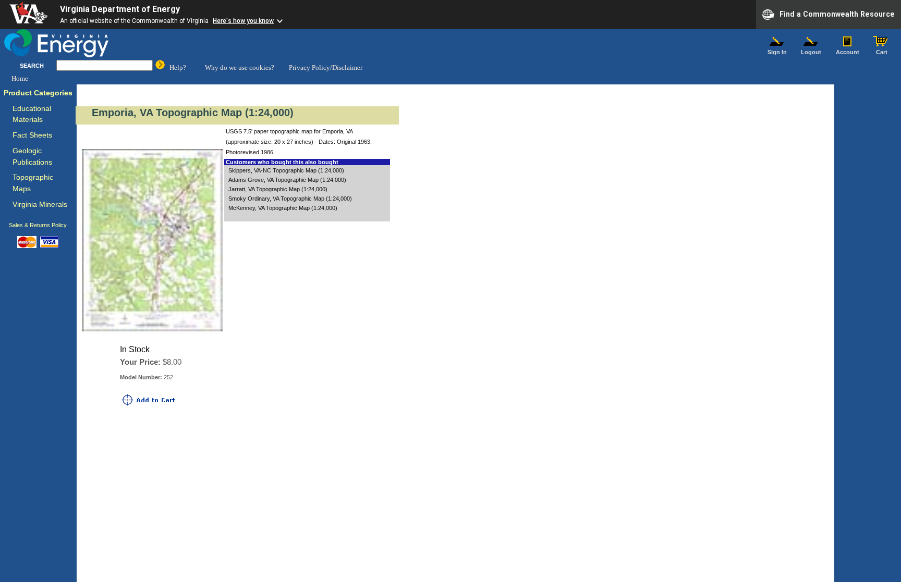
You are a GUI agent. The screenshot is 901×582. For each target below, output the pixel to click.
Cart (881, 52)
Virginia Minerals (40, 204)
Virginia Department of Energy (120, 9)
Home (19, 78)
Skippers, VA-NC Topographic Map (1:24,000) (286, 170)
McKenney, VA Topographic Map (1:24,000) (282, 208)
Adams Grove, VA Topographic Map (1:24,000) (287, 180)
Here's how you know (243, 20)
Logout (811, 52)
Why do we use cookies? (239, 67)
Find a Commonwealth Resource (837, 13)
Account (847, 52)
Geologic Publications (32, 156)
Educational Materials (32, 114)
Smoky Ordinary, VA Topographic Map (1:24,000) (290, 198)
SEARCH (32, 66)
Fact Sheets (32, 135)
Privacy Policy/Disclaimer (325, 67)
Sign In (777, 52)
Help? (177, 67)
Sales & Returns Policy (38, 225)
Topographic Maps (33, 183)
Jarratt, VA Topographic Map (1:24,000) (277, 189)
